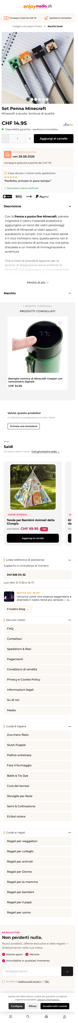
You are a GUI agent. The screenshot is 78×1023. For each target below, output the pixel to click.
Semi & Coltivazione (21, 806)
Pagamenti (15, 659)
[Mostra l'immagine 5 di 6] (43, 99)
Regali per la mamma (22, 882)
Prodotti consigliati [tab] (37, 311)
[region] (38, 68)
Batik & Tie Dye (17, 775)
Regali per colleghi (20, 851)
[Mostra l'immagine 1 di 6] (28, 99)
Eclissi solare (16, 816)
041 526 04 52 (16, 574)
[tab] (37, 206)
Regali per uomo (19, 912)
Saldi (8, 446)
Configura (16, 1006)
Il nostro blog (16, 609)
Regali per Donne (19, 871)
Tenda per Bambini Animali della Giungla (31, 521)
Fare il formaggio (19, 765)
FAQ (10, 628)
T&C (47, 981)
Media (11, 710)
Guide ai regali (15, 832)
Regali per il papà (19, 902)
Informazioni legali (20, 689)
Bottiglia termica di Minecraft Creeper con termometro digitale (35, 380)
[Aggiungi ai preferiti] (68, 37)
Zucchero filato (18, 735)
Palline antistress (19, 755)
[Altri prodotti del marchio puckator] (68, 124)
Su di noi (13, 700)
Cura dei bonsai (18, 786)
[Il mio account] (64, 1016)
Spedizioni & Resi (19, 649)
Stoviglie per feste (19, 796)
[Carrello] (46, 1016)
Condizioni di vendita (22, 669)
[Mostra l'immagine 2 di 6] (32, 99)
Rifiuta (32, 1006)
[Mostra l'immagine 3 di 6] (35, 99)
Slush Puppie (16, 745)
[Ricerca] (28, 1016)
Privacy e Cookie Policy (23, 679)
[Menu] (10, 1016)
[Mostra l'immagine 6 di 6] (47, 99)
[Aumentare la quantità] (29, 138)
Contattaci (14, 639)
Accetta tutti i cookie (55, 1006)
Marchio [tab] (10, 293)
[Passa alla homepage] (38, 7)
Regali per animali (20, 861)
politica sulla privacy (29, 981)
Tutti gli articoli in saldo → (45, 451)
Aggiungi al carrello (54, 138)
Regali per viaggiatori (22, 841)
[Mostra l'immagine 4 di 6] (39, 99)
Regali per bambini (20, 892)
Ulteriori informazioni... (48, 999)
